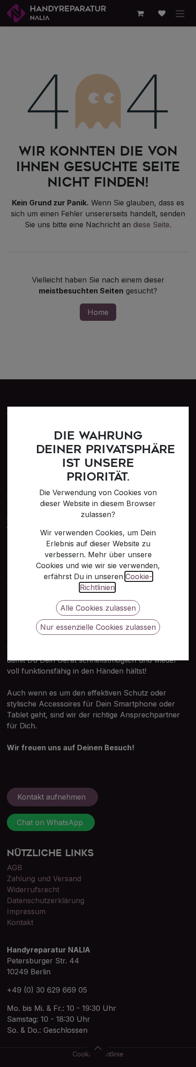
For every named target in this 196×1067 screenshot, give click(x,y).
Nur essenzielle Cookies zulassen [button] (98, 627)
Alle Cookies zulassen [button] (98, 607)
